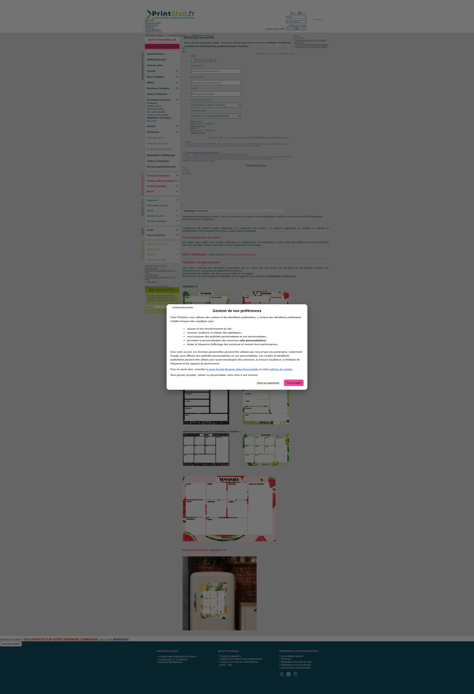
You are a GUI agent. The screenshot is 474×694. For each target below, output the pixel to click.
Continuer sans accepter (182, 307)
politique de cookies (281, 369)
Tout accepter (293, 382)
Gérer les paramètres (268, 382)
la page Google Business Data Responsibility (232, 369)
